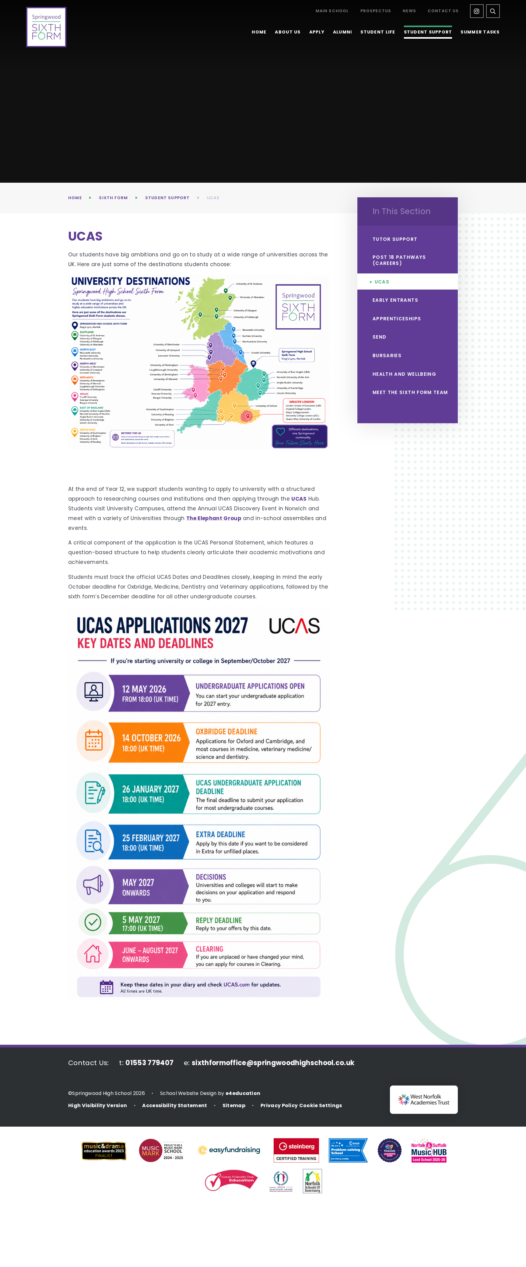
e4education (243, 1093)
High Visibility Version (97, 1105)
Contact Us (443, 11)
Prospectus (375, 11)
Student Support (167, 198)
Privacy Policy (279, 1105)
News (409, 11)
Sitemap (234, 1105)
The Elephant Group (213, 518)
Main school (332, 11)
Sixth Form (113, 198)
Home (75, 198)
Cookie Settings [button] (320, 1105)
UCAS (213, 198)
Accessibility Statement (174, 1105)
